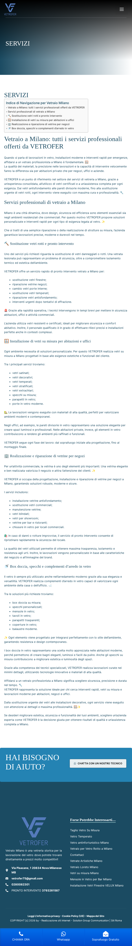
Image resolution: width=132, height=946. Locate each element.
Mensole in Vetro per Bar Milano (91, 879)
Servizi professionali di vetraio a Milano (31, 111)
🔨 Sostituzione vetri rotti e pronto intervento (35, 115)
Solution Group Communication (91, 920)
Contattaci (77, 855)
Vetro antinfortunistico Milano (89, 842)
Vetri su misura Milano (84, 873)
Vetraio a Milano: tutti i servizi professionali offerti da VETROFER (46, 107)
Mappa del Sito (95, 916)
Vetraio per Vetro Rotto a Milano (91, 848)
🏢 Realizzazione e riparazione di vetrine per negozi (39, 124)
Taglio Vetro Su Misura (85, 830)
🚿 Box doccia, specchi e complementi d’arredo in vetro (41, 128)
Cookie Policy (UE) (73, 916)
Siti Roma (116, 920)
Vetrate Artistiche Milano (86, 861)
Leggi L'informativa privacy (44, 916)
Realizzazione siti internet (55, 920)
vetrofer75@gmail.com (27, 878)
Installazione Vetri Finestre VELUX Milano (97, 885)
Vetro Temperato (81, 836)
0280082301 (21, 884)
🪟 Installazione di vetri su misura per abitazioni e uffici (41, 120)
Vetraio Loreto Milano (84, 867)
